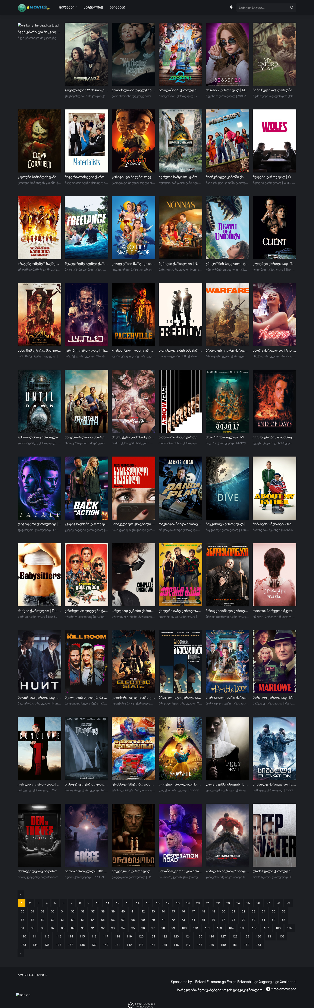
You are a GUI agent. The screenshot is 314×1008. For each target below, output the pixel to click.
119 (129, 936)
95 (133, 928)
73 (183, 919)
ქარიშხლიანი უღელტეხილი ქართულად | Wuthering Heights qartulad (133, 90)
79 (243, 919)
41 (133, 911)
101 (195, 928)
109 (289, 928)
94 (123, 928)
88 (63, 928)
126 (211, 936)
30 (22, 911)
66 (113, 919)
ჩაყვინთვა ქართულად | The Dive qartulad (227, 524)
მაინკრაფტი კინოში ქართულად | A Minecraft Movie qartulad (227, 177)
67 (123, 919)
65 (103, 919)
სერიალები (93, 7)
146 (176, 944)
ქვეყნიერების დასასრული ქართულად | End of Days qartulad (274, 437)
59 (42, 919)
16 (158, 903)
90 (83, 928)
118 (117, 936)
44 (163, 911)
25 (248, 903)
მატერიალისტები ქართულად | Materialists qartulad (86, 177)
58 (32, 919)
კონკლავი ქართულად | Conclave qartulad (39, 784)
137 (70, 944)
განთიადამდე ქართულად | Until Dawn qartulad (39, 437)
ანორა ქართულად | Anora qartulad (274, 350)
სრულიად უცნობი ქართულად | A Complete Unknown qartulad (133, 611)
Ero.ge (231, 982)
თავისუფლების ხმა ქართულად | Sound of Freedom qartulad (180, 350)
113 (58, 936)
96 (143, 928)
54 (263, 911)
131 (270, 936)
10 (97, 903)
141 (117, 944)
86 (42, 928)
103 (219, 928)
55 (273, 911)
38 (103, 911)
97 (153, 928)
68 (133, 919)
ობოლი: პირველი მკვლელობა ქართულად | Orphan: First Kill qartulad (274, 611)
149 (211, 944)
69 (143, 919)
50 (223, 911)
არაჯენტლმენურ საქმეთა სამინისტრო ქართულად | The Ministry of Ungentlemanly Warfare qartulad (39, 263)
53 (253, 911)
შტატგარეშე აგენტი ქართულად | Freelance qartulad (86, 263)
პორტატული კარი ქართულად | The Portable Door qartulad (227, 697)
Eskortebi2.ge (247, 982)
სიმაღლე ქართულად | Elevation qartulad (274, 784)
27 (268, 903)
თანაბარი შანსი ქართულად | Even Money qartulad (180, 437)
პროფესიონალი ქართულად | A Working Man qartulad (227, 611)
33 (52, 911)
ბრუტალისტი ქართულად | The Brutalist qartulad (180, 697)
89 (73, 928)
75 (203, 919)
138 (82, 944)
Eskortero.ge (216, 982)
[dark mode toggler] (231, 7)
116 (94, 936)
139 (94, 944)
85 (32, 928)
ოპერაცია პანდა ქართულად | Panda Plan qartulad (180, 524)
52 (243, 911)
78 (233, 919)
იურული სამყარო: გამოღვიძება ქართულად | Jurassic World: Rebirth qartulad (180, 177)
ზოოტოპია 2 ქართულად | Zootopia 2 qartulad (180, 90)
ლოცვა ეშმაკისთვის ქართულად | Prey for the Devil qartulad (227, 784)
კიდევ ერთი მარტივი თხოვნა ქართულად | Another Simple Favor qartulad (133, 263)
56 (283, 911)
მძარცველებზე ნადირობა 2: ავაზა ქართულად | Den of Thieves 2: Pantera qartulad (39, 871)
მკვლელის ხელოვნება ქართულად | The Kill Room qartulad (86, 697)
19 (188, 903)
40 (123, 911)
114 (70, 936)
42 (143, 911)
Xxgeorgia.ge (269, 982)
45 (173, 911)
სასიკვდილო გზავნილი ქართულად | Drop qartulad (133, 524)
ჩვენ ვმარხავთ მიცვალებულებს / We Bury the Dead (39, 32)
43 (153, 911)
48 (203, 911)
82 (273, 919)
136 (58, 944)
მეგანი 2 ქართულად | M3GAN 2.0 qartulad (227, 90)
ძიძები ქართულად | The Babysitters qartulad (39, 611)
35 (73, 911)
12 (117, 903)
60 (52, 919)
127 (223, 936)
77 (223, 919)
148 (199, 944)
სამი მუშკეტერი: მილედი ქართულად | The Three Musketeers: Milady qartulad (39, 350)
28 (278, 903)
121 (152, 936)
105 (242, 928)
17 (168, 903)
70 (153, 919)
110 (23, 936)
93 (113, 928)
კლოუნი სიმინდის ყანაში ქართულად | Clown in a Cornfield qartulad (39, 177)
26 (258, 903)
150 (223, 944)
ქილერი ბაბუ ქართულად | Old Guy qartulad (180, 611)
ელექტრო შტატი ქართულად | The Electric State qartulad (133, 697)
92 (103, 928)
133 (23, 944)
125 (199, 936)
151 (235, 944)
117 (105, 936)
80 (253, 919)
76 (213, 919)
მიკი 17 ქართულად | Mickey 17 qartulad (227, 437)
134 (35, 944)
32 (42, 911)
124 (188, 936)
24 (238, 903)
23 (228, 903)
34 (63, 911)
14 (137, 903)
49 (213, 911)
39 (113, 911)
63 (83, 919)
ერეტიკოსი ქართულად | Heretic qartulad (133, 871)
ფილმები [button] (67, 7)
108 (278, 928)
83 (283, 919)
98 (163, 928)
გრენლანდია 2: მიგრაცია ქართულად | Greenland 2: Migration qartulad (86, 90)
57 (22, 919)
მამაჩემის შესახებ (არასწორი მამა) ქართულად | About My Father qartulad (274, 524)
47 (193, 911)
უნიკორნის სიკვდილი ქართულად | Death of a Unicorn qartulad (227, 263)
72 (173, 919)
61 (63, 919)
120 (141, 936)
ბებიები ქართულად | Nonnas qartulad (180, 263)
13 (127, 903)
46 (183, 911)
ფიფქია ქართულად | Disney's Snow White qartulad (180, 784)
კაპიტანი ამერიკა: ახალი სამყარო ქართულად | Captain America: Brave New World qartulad (227, 871)
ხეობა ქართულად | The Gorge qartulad (86, 871)
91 (93, 928)
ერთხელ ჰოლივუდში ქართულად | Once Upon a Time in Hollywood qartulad (86, 611)
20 (198, 903)
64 (93, 919)
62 (73, 919)
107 (266, 928)
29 (288, 903)
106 (254, 928)
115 (82, 936)
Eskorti (200, 982)
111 (35, 936)
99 (173, 928)
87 (52, 928)
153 (258, 944)
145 (164, 944)
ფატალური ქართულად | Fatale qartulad (39, 524)
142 (129, 944)
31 (32, 911)
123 (176, 936)
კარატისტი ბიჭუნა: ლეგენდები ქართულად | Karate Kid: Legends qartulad (133, 177)
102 (207, 928)
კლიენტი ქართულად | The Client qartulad (274, 263)
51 (233, 911)
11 (107, 903)
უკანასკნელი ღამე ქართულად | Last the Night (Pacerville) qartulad (133, 350)
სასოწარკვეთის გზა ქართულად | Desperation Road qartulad (180, 871)
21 (208, 903)
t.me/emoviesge (283, 989)
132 (282, 936)
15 (148, 903)
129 (246, 936)
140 (105, 944)
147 (188, 944)
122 (164, 936)
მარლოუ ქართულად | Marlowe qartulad (274, 697)
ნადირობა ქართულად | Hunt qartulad (39, 697)
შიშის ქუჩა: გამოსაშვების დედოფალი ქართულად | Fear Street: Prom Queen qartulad (133, 437)
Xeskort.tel (288, 982)
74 (193, 919)
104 (231, 928)
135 (47, 944)
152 (246, 944)
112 (47, 936)
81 (263, 919)
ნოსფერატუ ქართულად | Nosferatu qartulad (86, 784)
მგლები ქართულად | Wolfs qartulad (274, 177)
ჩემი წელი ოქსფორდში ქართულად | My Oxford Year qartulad (274, 90)
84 (22, 928)
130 (258, 936)
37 (93, 911)
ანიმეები (117, 7)
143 (141, 944)
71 (163, 919)
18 (178, 903)
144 (152, 944)
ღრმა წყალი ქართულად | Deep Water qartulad (274, 871)
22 (218, 903)
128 (235, 936)
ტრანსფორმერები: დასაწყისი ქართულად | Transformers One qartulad (133, 784)
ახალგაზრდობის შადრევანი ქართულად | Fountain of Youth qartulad (86, 437)
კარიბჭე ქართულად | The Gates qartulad (86, 350)
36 (83, 911)
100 (184, 928)
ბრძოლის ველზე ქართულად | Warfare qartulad (227, 350)
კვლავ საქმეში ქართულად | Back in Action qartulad (86, 524)
